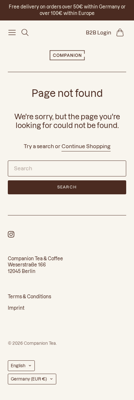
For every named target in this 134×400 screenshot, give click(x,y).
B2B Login (98, 32)
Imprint (16, 308)
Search (67, 187)
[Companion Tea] (67, 55)
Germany (29, 379)
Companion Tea (40, 343)
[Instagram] (11, 236)
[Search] (25, 32)
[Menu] (12, 32)
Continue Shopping (86, 146)
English (18, 365)
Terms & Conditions (29, 296)
